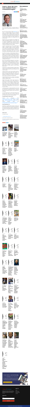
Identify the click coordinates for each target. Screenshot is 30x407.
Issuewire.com (15, 31)
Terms (16, 390)
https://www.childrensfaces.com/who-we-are (11, 100)
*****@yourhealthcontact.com (6, 116)
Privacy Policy (17, 391)
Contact (17, 393)
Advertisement (18, 392)
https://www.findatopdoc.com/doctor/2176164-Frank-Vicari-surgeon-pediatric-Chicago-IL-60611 (10, 99)
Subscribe (8, 400)
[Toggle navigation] (2, 3)
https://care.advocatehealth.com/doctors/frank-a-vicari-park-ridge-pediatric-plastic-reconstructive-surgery (10, 102)
